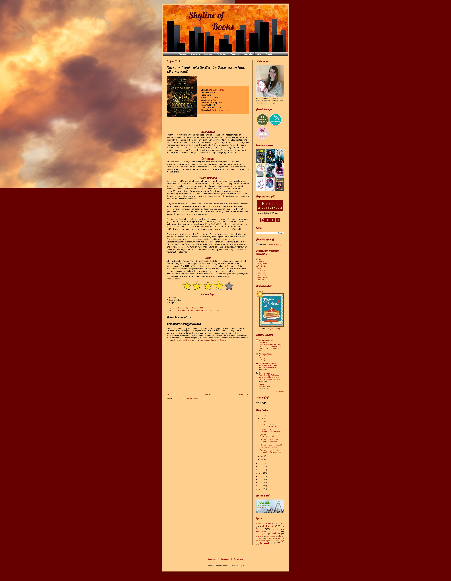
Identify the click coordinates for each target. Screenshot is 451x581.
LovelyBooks (262, 264)
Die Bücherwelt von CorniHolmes (266, 341)
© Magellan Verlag (273, 245)
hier (273, 103)
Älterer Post (243, 394)
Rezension (204, 310)
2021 (261, 466)
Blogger (241, 566)
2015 (261, 486)
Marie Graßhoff (195, 310)
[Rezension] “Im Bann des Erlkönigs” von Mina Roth (268, 366)
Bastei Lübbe (184, 310)
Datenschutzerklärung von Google (212, 340)
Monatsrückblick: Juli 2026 (268, 387)
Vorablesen (261, 270)
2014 (261, 489)
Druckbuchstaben (265, 354)
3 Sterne (280, 523)
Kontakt (269, 54)
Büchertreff (261, 275)
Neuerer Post (172, 394)
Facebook (261, 273)
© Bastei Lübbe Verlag (219, 110)
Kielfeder (262, 385)
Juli (262, 418)
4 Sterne (176, 310)
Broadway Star (261, 534)
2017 (261, 479)
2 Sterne (267, 523)
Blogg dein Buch (263, 277)
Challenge (259, 536)
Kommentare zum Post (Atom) (188, 398)
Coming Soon (221, 54)
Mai (262, 456)
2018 (261, 476)
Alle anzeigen (280, 391)
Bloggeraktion (261, 532)
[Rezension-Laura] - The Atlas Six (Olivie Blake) (271, 435)
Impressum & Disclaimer (218, 559)
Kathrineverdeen (265, 373)
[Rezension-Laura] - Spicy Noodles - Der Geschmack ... (272, 451)
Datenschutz (238, 559)
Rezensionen (195, 54)
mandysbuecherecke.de (267, 363)
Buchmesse (275, 534)
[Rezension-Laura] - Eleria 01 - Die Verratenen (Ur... (271, 446)
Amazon (260, 259)
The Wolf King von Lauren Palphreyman (268, 357)
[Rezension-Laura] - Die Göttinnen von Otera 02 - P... (272, 441)
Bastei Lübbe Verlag (215, 90)
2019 (261, 473)
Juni (262, 421)
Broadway (208, 54)
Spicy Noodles (214, 310)
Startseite (182, 54)
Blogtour (275, 531)
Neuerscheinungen (263, 541)
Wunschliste (248, 54)
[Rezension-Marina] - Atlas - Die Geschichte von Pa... (270, 425)
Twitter (259, 268)
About (259, 54)
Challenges (235, 54)
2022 (261, 463)
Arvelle (275, 529)
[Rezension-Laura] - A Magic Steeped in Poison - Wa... (271, 430)
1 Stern (258, 524)
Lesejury (260, 280)
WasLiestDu (261, 266)
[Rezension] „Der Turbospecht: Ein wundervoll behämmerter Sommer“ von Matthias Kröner (269, 377)
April (262, 459)
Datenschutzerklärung (182, 340)
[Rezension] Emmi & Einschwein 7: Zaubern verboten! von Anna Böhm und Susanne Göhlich (270, 346)
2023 (261, 415)
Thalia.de (260, 261)
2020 (261, 470)
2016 (261, 482)
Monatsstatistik (274, 538)
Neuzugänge (279, 540)
